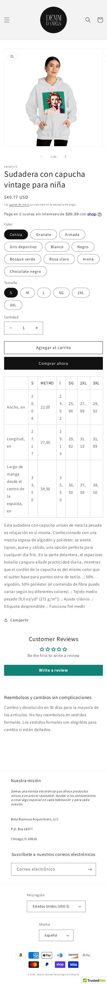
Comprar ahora (53, 363)
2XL (81, 292)
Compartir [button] (19, 620)
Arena (88, 259)
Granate (43, 234)
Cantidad (11, 317)
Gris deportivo (23, 246)
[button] (7, 20)
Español (51, 935)
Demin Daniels (45, 974)
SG (61, 292)
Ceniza (16, 234)
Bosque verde (22, 259)
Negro (83, 246)
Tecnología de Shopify (66, 974)
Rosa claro (59, 259)
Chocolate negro (25, 271)
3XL (13, 304)
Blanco (57, 246)
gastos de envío (19, 204)
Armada (72, 234)
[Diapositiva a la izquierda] (41, 157)
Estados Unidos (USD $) (51, 906)
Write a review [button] (53, 670)
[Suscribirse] (90, 869)
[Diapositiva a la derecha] (66, 157)
